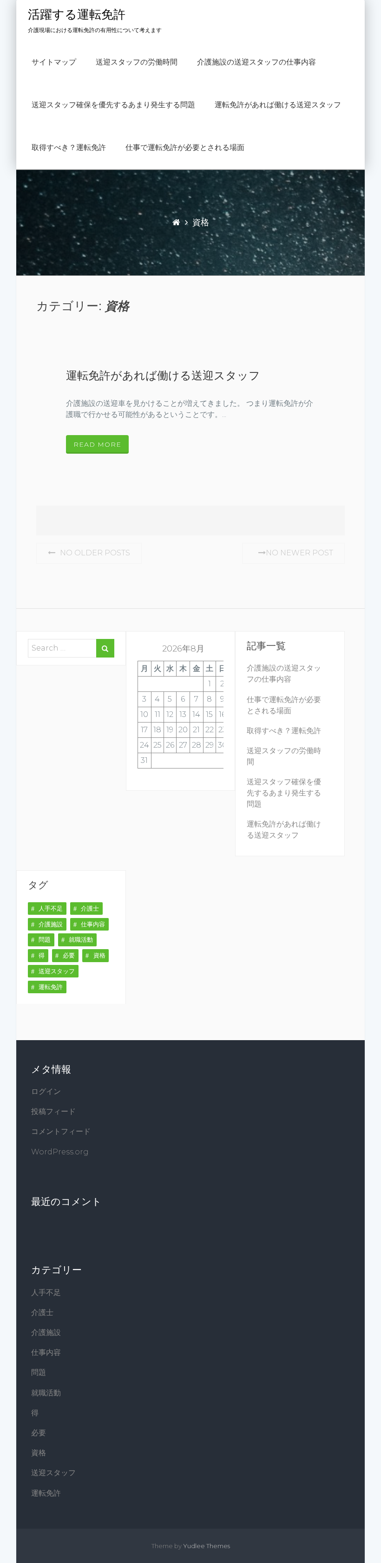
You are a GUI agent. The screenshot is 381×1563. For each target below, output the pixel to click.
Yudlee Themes (206, 1546)
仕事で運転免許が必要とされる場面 (184, 147)
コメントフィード (61, 1131)
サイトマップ (54, 62)
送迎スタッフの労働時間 (136, 62)
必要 (69, 955)
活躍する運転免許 (76, 14)
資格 (99, 955)
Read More (97, 444)
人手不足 (51, 908)
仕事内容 (93, 924)
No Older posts (95, 552)
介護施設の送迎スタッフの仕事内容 (256, 62)
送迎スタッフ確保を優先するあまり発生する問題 (113, 105)
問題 (45, 939)
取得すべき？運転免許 (69, 147)
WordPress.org (60, 1151)
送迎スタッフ (57, 971)
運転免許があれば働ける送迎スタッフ (278, 105)
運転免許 (51, 986)
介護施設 (51, 924)
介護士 (90, 908)
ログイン (46, 1091)
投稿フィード (53, 1111)
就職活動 (81, 939)
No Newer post (299, 552)
